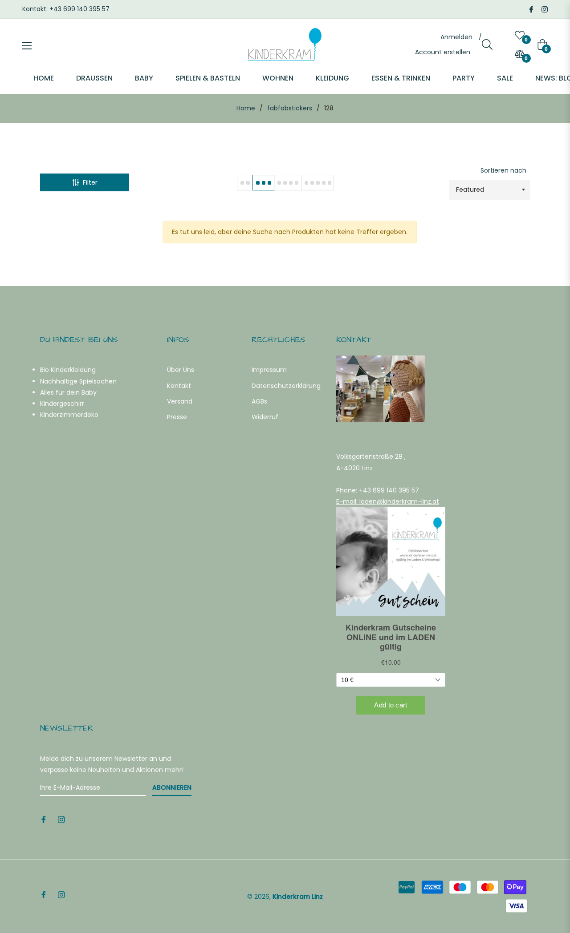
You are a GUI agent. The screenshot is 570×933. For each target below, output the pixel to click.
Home (245, 108)
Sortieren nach (503, 170)
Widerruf (265, 416)
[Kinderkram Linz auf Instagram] (545, 8)
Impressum (269, 369)
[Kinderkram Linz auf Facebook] (531, 8)
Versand (179, 401)
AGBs (259, 401)
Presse (177, 416)
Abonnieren (171, 787)
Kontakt (179, 385)
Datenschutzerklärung (286, 385)
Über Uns (180, 369)
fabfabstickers (289, 108)
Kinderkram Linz (298, 896)
